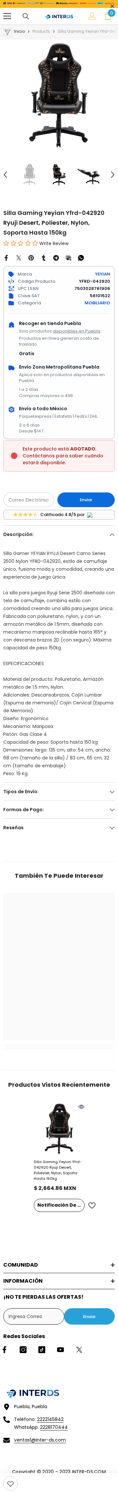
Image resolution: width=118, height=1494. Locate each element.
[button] (5, 175)
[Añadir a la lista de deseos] (92, 1205)
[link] (10, 1483)
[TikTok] (41, 1349)
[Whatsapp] (81, 257)
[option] (59, 95)
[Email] (68, 257)
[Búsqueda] (26, 16)
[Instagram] (23, 1349)
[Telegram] (56, 257)
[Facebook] (6, 257)
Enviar (86, 500)
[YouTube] (60, 1349)
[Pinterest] (31, 257)
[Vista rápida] (81, 1107)
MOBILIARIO (97, 303)
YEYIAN (102, 274)
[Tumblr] (44, 257)
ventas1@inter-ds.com (40, 1440)
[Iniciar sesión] (92, 16)
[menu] (7, 16)
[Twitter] (19, 257)
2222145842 (50, 1419)
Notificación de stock (61, 1205)
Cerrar (112, 6)
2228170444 (54, 1427)
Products (41, 31)
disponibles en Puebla (76, 331)
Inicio (19, 31)
